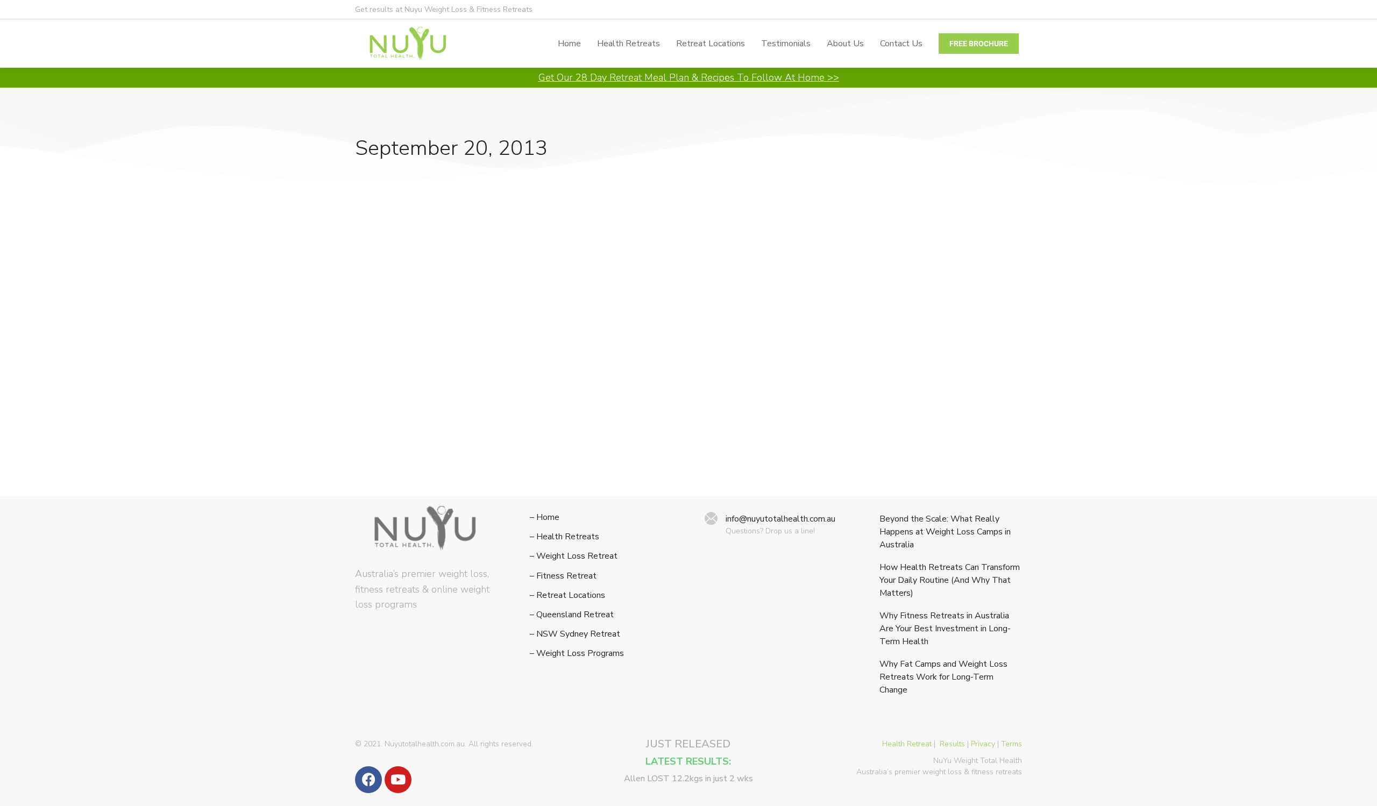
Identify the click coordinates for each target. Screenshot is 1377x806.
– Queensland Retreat (572, 615)
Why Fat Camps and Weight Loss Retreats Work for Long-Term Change (943, 677)
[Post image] (459, 273)
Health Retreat (907, 744)
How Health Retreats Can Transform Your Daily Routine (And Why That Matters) (949, 580)
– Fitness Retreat (563, 576)
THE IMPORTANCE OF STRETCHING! (456, 366)
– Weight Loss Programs (577, 653)
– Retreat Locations (567, 595)
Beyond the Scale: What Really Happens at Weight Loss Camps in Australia (945, 532)
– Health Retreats (564, 537)
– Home (544, 517)
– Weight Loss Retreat (573, 556)
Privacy (983, 744)
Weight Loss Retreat (394, 385)
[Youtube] (398, 779)
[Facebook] (368, 779)
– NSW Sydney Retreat (575, 634)
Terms (1011, 744)
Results (952, 744)
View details (378, 469)
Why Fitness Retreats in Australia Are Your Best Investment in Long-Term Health (945, 628)
